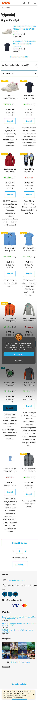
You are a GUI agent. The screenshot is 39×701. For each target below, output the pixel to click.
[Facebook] (4, 594)
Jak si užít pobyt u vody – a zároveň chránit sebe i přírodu (19, 624)
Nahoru (21, 564)
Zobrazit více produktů (19, 57)
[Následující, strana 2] (19, 551)
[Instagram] (10, 594)
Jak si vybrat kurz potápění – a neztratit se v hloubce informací (19, 618)
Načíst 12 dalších (19, 543)
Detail (10, 121)
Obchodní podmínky (19, 684)
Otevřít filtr (9, 73)
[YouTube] (15, 594)
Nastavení (19, 360)
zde (24, 349)
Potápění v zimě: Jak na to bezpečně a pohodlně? (17, 631)
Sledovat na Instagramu (20, 662)
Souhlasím (19, 354)
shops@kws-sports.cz (16, 580)
